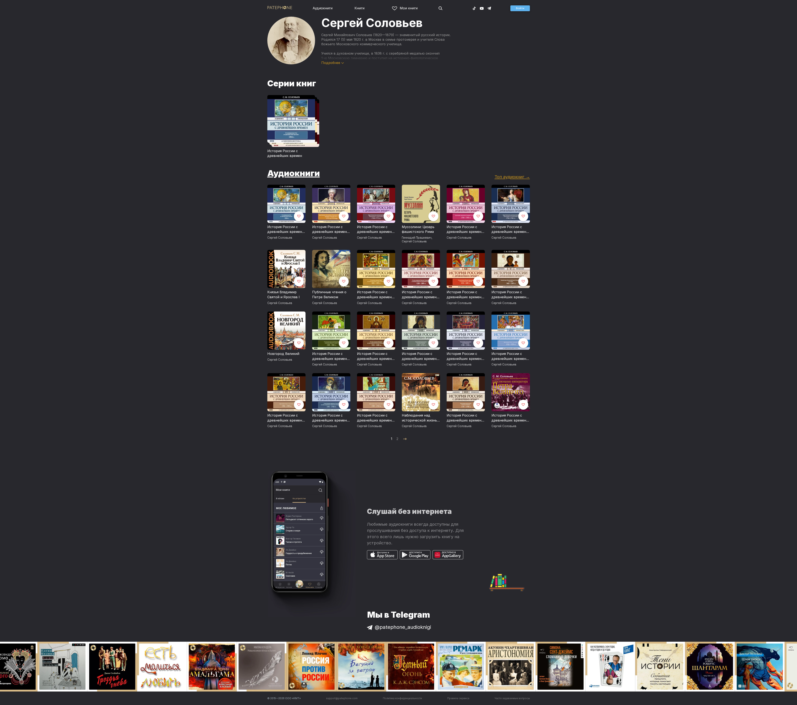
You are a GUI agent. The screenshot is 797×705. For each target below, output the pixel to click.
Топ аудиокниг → (512, 176)
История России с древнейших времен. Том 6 (330, 356)
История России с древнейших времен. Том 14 (374, 294)
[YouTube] (481, 8)
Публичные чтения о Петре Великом (329, 294)
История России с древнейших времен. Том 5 (509, 294)
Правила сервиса (458, 698)
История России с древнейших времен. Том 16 (374, 418)
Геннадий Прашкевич (417, 237)
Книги (359, 8)
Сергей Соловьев (279, 237)
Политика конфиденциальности (402, 698)
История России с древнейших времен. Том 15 (285, 418)
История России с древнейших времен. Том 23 (419, 356)
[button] (520, 8)
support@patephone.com (342, 698)
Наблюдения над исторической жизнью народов (421, 418)
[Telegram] (489, 8)
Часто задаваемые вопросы (512, 698)
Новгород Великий (283, 354)
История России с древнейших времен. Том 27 (509, 229)
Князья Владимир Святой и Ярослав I (283, 294)
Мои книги (409, 8)
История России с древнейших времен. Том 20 (464, 356)
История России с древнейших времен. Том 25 (330, 418)
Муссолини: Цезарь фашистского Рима (418, 229)
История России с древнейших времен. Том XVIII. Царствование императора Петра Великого (509, 418)
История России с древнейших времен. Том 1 (285, 229)
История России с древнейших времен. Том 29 (330, 229)
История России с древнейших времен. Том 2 (374, 356)
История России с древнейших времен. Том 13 (464, 294)
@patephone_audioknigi (403, 627)
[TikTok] (474, 8)
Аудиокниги (322, 8)
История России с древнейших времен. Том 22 (464, 418)
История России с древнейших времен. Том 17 (509, 356)
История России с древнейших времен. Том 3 (419, 294)
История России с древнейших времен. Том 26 (464, 229)
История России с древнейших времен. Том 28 (374, 229)
